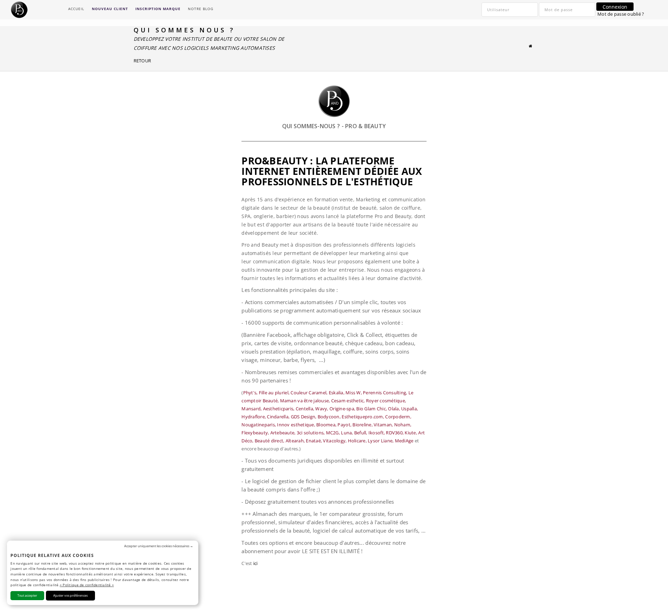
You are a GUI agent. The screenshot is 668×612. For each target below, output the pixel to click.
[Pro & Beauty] (531, 45)
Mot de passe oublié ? (620, 14)
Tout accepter (27, 595)
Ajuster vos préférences (70, 595)
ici (255, 563)
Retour (142, 60)
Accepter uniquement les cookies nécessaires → (158, 546)
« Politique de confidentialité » (87, 584)
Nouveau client (110, 8)
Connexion (615, 6)
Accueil (76, 8)
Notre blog (200, 8)
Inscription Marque (158, 8)
